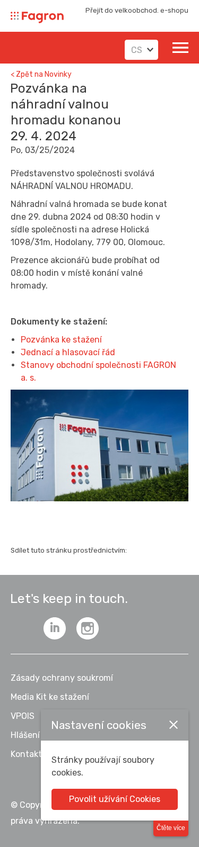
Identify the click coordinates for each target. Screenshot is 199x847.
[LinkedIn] (55, 628)
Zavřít (173, 724)
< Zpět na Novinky (41, 74)
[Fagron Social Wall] (87, 628)
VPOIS (22, 716)
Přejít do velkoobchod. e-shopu (136, 10)
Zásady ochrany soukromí (62, 678)
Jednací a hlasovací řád (68, 352)
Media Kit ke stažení (50, 697)
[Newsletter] (22, 628)
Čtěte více (171, 828)
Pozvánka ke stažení (61, 340)
